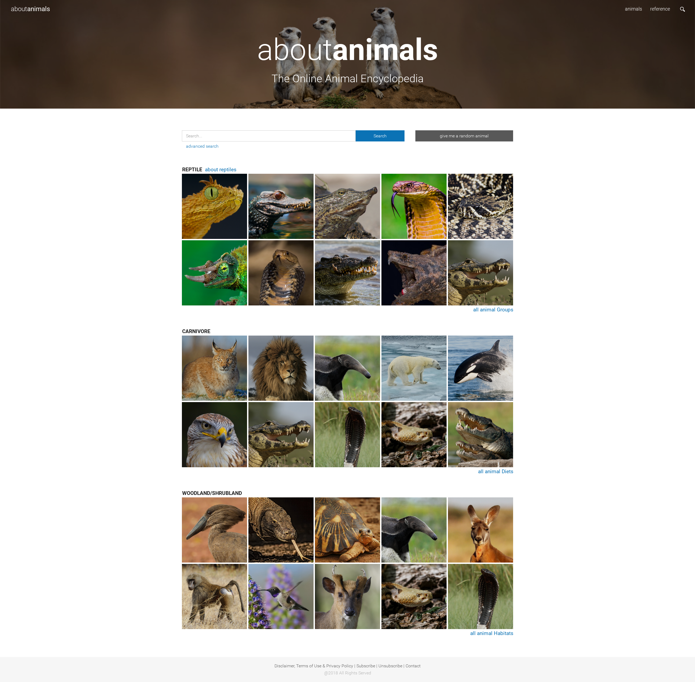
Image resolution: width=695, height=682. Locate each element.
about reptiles (220, 169)
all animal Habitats (491, 633)
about (30, 9)
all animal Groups (493, 310)
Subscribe (365, 665)
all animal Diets (495, 471)
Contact (413, 665)
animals (633, 9)
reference (660, 9)
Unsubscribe (390, 665)
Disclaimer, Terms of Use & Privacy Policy (313, 665)
